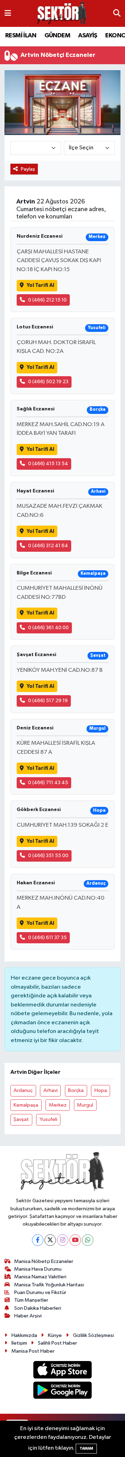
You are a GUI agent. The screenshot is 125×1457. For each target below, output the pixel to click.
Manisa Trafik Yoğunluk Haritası (49, 1284)
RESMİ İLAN (20, 35)
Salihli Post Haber (57, 1343)
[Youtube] (75, 1240)
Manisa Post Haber (33, 1351)
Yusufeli (48, 1119)
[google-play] (62, 1392)
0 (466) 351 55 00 (48, 855)
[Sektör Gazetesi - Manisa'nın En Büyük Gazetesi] (62, 13)
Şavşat (21, 1119)
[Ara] (116, 13)
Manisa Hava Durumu (37, 1269)
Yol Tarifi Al (40, 285)
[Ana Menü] (8, 13)
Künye (55, 1335)
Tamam (86, 1448)
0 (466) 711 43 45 (48, 782)
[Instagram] (62, 1240)
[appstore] (62, 1371)
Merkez (58, 1105)
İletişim (19, 1343)
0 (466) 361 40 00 (48, 627)
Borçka (76, 1090)
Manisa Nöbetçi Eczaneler (43, 1261)
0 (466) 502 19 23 (48, 381)
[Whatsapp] (87, 1240)
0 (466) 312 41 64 (48, 545)
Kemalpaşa (26, 1105)
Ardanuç (23, 1090)
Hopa (100, 1090)
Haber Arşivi (28, 1315)
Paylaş (28, 169)
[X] (50, 1240)
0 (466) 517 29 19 (48, 700)
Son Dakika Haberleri (37, 1308)
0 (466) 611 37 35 (47, 937)
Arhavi (50, 1090)
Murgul (85, 1105)
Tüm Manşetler (31, 1300)
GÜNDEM (57, 35)
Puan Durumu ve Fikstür (40, 1292)
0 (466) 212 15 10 (47, 300)
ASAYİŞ (87, 35)
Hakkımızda (24, 1335)
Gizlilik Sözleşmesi (93, 1335)
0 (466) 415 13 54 (48, 463)
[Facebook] (37, 1240)
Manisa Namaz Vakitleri (40, 1276)
